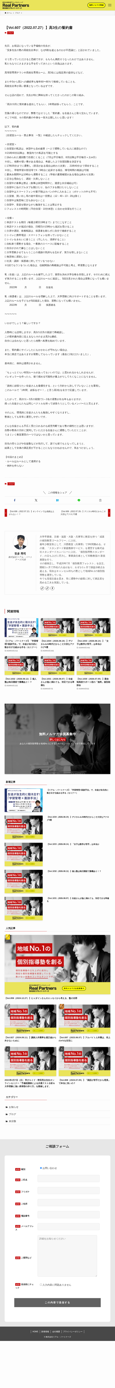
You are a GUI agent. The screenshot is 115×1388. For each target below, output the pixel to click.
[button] (15, 500)
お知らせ (13, 1107)
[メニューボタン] (110, 5)
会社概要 (56, 1331)
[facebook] (52, 588)
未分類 (12, 1121)
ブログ (10, 33)
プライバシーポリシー (73, 1331)
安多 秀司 (20, 553)
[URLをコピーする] (100, 500)
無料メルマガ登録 (96, 5)
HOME (35, 1331)
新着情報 (45, 1331)
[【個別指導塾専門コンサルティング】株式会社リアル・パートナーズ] (15, 5)
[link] (42, 588)
